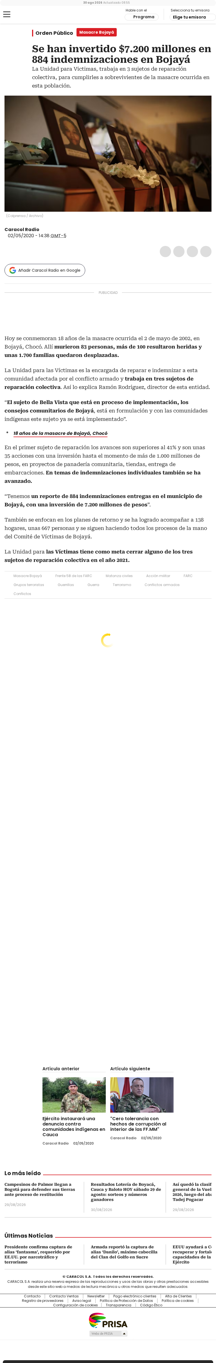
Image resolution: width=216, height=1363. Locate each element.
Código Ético (151, 1305)
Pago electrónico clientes (134, 1296)
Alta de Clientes (178, 1296)
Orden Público (54, 33)
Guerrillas (66, 584)
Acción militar (158, 575)
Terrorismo (122, 584)
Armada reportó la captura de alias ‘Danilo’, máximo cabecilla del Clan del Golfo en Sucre (124, 1252)
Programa (143, 17)
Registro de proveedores (43, 1301)
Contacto (32, 1296)
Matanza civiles (119, 575)
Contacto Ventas (64, 1296)
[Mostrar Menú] (7, 14)
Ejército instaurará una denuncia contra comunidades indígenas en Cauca (73, 1126)
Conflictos (22, 593)
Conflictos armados (162, 584)
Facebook (165, 251)
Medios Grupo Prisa (108, 1333)
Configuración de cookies (75, 1305)
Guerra (93, 584)
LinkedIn (192, 251)
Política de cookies (178, 1301)
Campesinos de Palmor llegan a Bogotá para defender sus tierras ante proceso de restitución (39, 1189)
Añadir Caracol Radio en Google (49, 270)
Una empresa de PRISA (108, 1320)
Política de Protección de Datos (126, 1301)
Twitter (178, 251)
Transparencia (118, 1305)
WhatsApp (206, 251)
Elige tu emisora (189, 17)
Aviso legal (81, 1301)
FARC (188, 575)
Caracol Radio (26, 14)
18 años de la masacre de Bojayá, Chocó (60, 433)
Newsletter (96, 1296)
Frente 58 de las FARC (73, 575)
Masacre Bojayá (28, 575)
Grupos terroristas (29, 584)
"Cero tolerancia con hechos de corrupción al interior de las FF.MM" (138, 1124)
